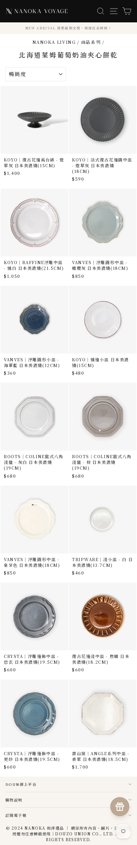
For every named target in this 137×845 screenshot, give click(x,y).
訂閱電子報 (16, 815)
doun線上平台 (21, 784)
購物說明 (14, 799)
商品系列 (91, 42)
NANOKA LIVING (54, 42)
